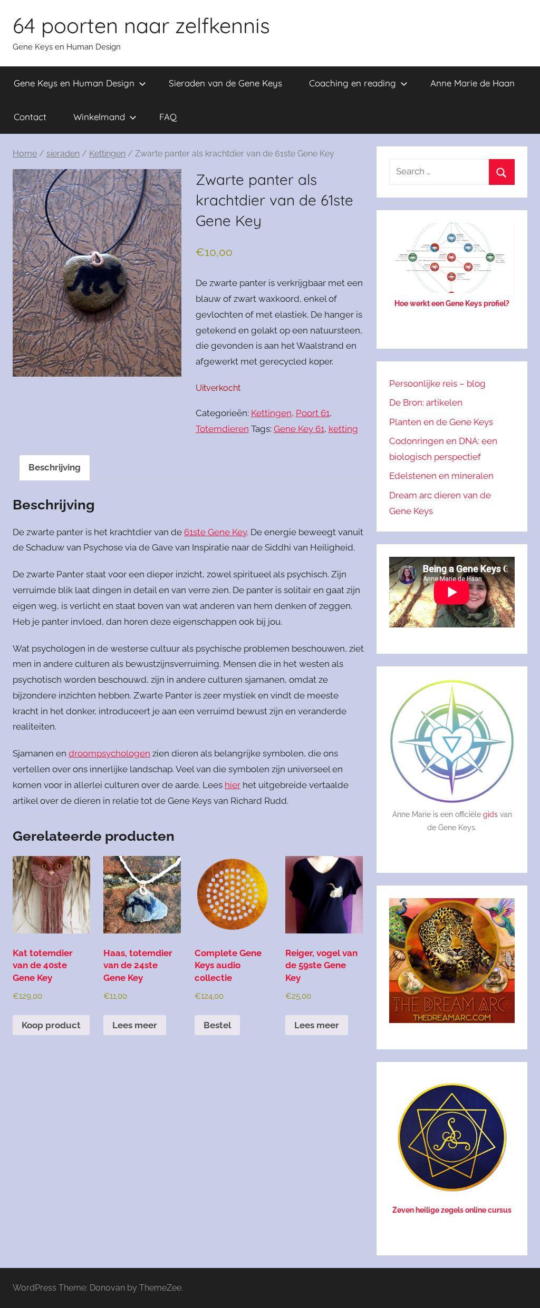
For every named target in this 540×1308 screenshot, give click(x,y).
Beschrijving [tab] (54, 467)
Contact (30, 116)
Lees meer (134, 1025)
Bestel (217, 1025)
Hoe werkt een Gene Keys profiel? (451, 303)
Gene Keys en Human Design (74, 82)
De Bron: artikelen (425, 402)
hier (232, 785)
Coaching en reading (352, 82)
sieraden (63, 154)
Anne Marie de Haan (472, 82)
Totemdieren (222, 429)
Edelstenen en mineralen (441, 475)
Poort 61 (313, 413)
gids (490, 814)
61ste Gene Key (215, 532)
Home (25, 154)
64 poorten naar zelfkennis (141, 25)
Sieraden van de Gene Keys (225, 82)
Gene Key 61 (299, 429)
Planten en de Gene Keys (441, 422)
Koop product (51, 1025)
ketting (343, 429)
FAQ (168, 116)
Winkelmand (99, 116)
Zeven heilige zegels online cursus (452, 1210)
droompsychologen (109, 753)
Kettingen (107, 154)
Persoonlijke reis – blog (437, 383)
